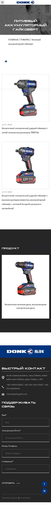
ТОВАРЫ (24, 40)
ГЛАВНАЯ (13, 40)
